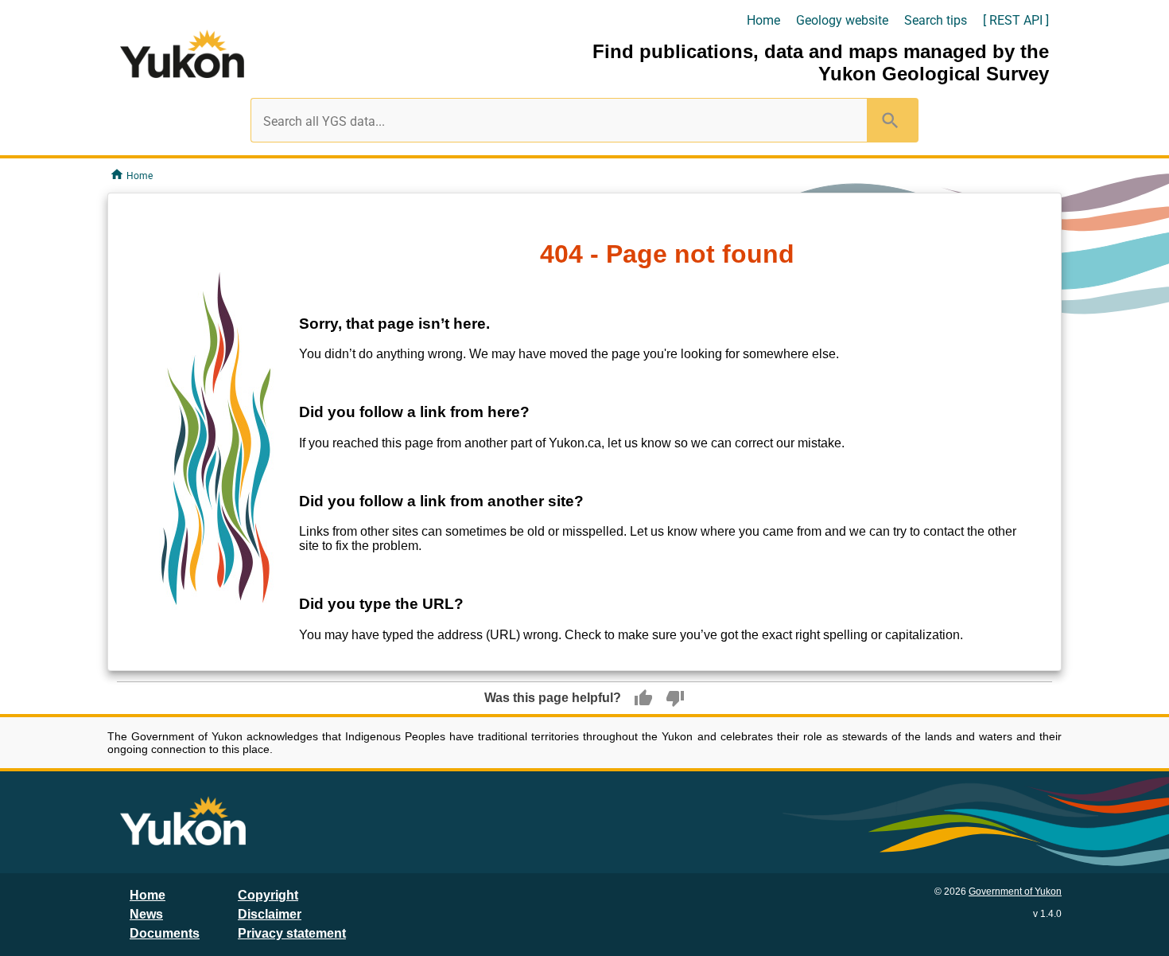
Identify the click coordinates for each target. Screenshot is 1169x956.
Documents (165, 933)
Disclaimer (269, 914)
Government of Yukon (1015, 891)
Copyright (268, 895)
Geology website (842, 20)
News (146, 914)
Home (763, 20)
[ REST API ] (1016, 20)
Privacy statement (292, 933)
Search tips (935, 20)
